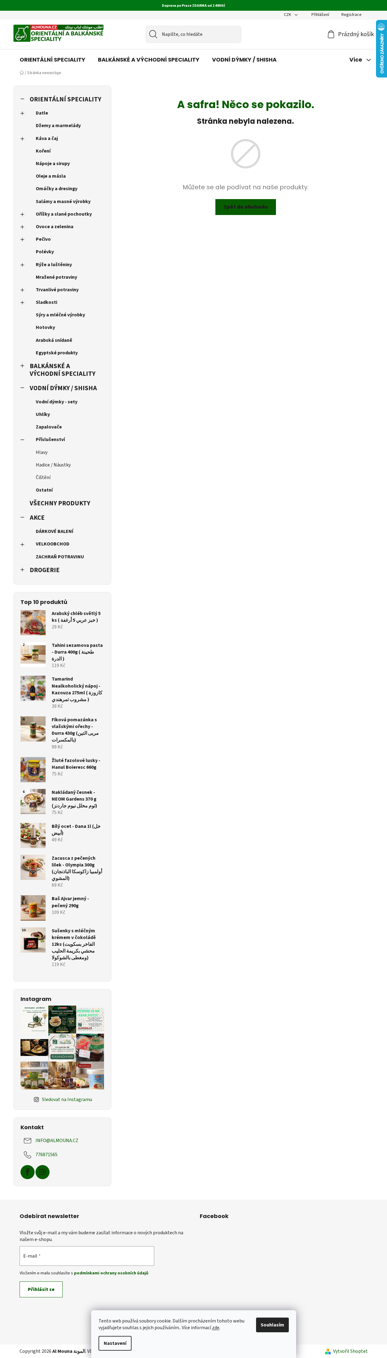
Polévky (45, 251)
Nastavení (115, 1343)
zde (215, 1327)
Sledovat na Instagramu (67, 1099)
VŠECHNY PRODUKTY (60, 503)
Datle (42, 113)
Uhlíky (43, 414)
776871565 (46, 1154)
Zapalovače (49, 427)
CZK (288, 15)
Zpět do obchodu (246, 206)
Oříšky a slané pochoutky (64, 214)
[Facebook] (27, 1172)
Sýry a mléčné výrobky (60, 314)
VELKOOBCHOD (52, 544)
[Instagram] (42, 1172)
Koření (43, 151)
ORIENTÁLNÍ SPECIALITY (65, 99)
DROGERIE (45, 570)
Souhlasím (272, 1325)
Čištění (43, 477)
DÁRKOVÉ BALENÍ (54, 531)
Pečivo (43, 239)
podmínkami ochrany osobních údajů (111, 1273)
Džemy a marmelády (58, 125)
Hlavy (41, 452)
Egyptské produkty (57, 352)
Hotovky (45, 327)
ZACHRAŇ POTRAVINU (60, 556)
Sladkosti (46, 302)
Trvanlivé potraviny (57, 289)
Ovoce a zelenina (54, 226)
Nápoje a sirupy (53, 163)
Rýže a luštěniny (54, 264)
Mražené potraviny (56, 277)
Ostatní (44, 490)
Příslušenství (50, 439)
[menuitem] (52, 59)
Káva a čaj (47, 138)
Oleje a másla (51, 176)
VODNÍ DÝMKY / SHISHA (63, 388)
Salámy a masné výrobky (63, 201)
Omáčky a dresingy (56, 188)
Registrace (351, 15)
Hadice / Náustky (53, 465)
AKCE (37, 517)
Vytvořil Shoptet (350, 1351)
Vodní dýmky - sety (56, 401)
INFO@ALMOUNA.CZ (56, 1140)
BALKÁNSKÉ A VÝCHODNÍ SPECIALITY (62, 370)
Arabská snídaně (54, 340)
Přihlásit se (41, 1289)
